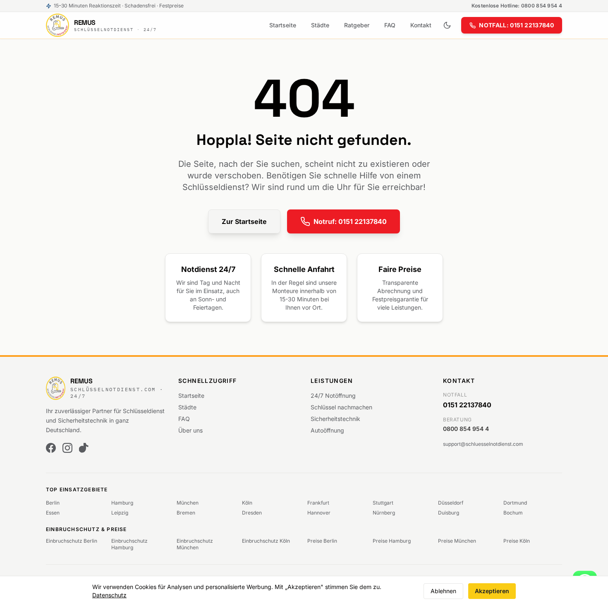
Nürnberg (384, 513)
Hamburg (122, 503)
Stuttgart (383, 503)
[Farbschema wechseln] (447, 25)
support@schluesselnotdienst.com (483, 444)
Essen (53, 513)
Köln (247, 503)
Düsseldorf (450, 503)
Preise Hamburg (392, 541)
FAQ (389, 25)
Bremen (186, 513)
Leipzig (119, 513)
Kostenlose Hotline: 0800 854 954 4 (517, 5)
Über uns (190, 430)
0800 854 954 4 (466, 428)
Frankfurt (318, 503)
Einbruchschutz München (195, 544)
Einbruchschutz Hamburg (129, 544)
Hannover (318, 513)
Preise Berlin (322, 541)
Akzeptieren (492, 590)
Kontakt (420, 25)
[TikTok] (84, 448)
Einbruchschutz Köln (266, 541)
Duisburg (448, 513)
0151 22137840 (467, 405)
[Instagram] (67, 448)
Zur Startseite (244, 221)
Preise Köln (516, 541)
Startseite (282, 25)
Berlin (53, 503)
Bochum (513, 513)
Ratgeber (356, 25)
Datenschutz (109, 595)
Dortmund (515, 503)
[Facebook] (51, 448)
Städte (320, 25)
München (188, 503)
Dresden (252, 513)
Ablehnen (443, 590)
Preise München (457, 541)
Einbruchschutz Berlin (71, 541)
